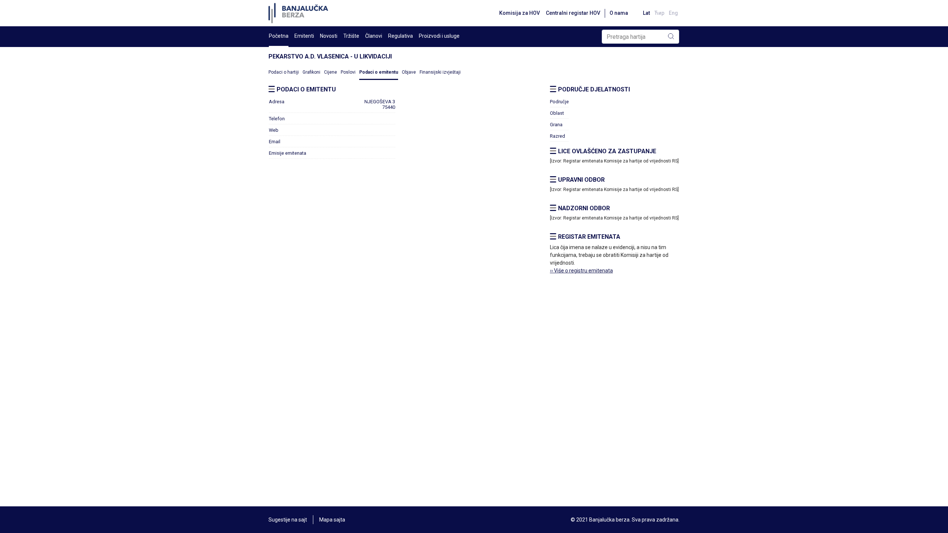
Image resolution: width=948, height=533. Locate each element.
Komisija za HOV (519, 13)
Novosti (328, 36)
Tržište (351, 36)
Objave (409, 72)
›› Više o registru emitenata (581, 271)
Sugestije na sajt (287, 520)
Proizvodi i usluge (439, 36)
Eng (673, 13)
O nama (619, 13)
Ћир (659, 13)
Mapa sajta (332, 520)
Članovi (373, 36)
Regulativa (400, 36)
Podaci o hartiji (283, 72)
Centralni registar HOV (573, 13)
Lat (646, 13)
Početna (278, 36)
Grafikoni (311, 72)
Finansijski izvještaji (440, 72)
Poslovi (348, 72)
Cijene (330, 72)
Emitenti (304, 36)
